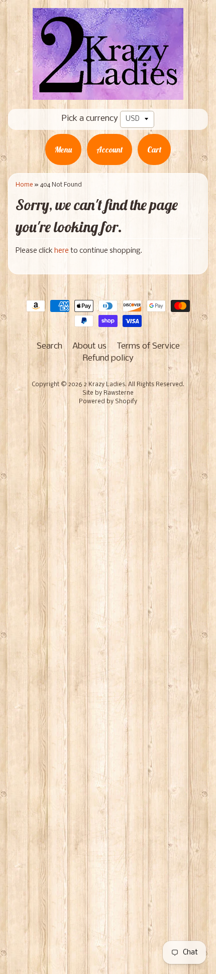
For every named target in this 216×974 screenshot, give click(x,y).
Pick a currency (90, 118)
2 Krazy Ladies (104, 385)
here (61, 251)
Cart (154, 149)
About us (89, 346)
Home (24, 185)
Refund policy (108, 358)
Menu (63, 149)
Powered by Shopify (108, 402)
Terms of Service (148, 346)
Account (109, 149)
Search (49, 346)
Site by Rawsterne (108, 393)
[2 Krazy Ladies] (108, 93)
